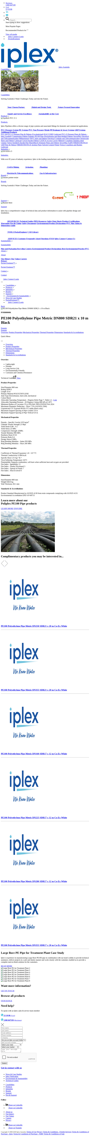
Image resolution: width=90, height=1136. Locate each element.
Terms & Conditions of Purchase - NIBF (28, 1134)
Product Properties (15, 332)
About (3, 251)
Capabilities (5, 69)
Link (55, 400)
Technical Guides (12, 1081)
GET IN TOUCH (7, 991)
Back (3, 306)
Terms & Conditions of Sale (54, 1134)
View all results (11, 34)
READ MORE (6, 966)
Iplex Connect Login (16, 37)
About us (9, 1112)
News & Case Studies (14, 1074)
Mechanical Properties (31, 332)
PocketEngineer (14, 39)
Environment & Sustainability (17, 1079)
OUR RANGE (6, 1001)
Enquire (4, 328)
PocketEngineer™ (12, 300)
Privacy (8, 1120)
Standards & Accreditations (74, 332)
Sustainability (6, 241)
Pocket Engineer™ (8, 263)
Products (4, 116)
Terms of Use (31, 1132)
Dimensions (58, 332)
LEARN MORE (7, 509)
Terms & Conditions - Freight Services (57, 1132)
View (18, 378)
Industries (5, 149)
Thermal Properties (47, 332)
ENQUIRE (18, 509)
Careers (8, 1118)
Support (4, 201)
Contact (4, 271)
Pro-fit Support (11, 1095)
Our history (10, 1114)
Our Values (10, 1116)
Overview (4, 332)
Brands (3, 175)
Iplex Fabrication (12, 1076)
